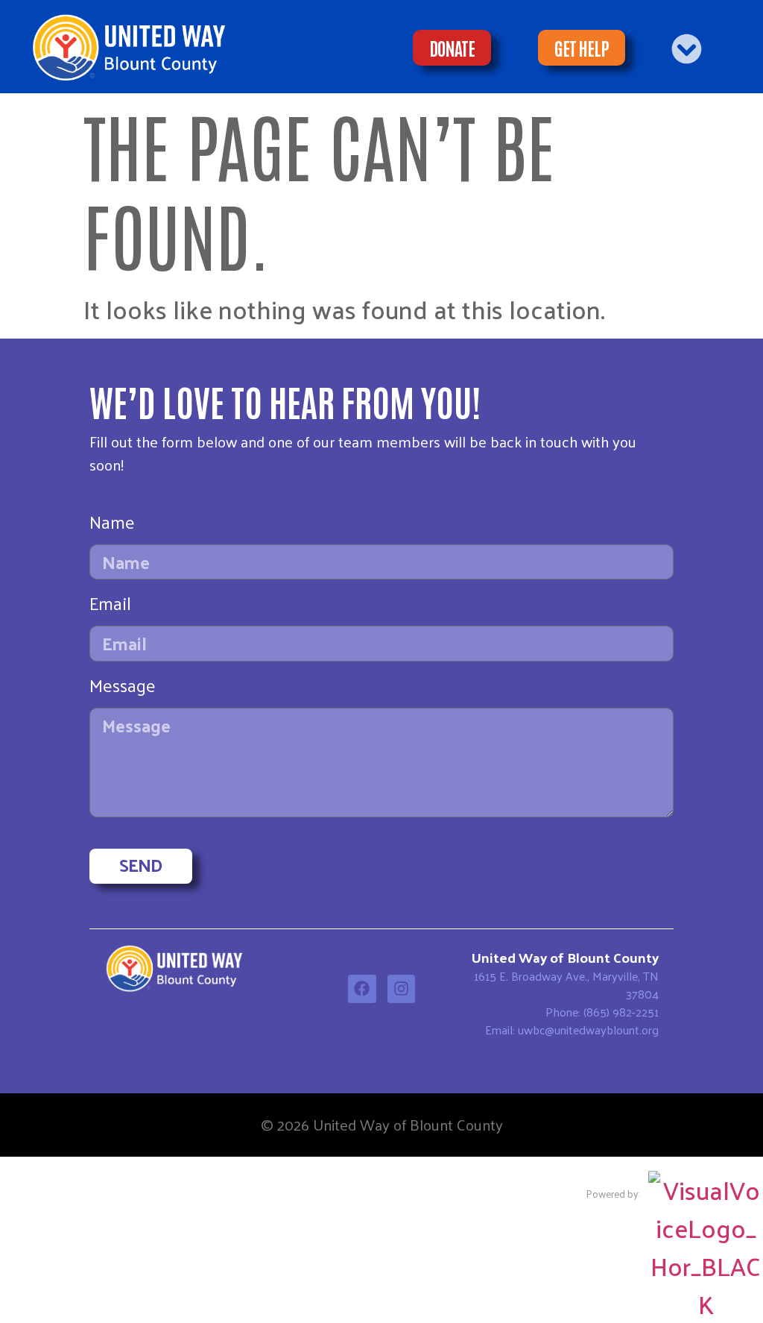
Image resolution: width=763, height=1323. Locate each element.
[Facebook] (362, 989)
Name (112, 525)
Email (110, 606)
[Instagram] (401, 989)
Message (122, 688)
